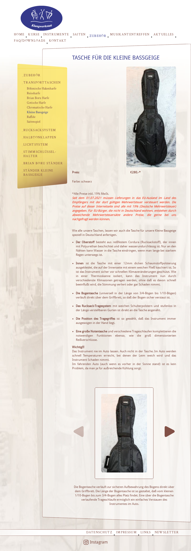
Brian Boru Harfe (38, 98)
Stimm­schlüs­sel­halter (39, 154)
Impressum (126, 532)
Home (19, 34)
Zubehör (98, 36)
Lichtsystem (35, 145)
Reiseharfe (33, 93)
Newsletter (167, 532)
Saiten (79, 34)
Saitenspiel (33, 122)
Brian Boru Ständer (43, 163)
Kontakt (57, 41)
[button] (170, 431)
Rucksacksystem (39, 130)
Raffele (31, 117)
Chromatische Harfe (39, 107)
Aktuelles (163, 34)
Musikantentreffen (130, 34)
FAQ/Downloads (29, 41)
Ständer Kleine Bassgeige (38, 173)
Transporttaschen (42, 83)
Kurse (34, 34)
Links (146, 532)
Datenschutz (99, 532)
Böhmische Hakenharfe (41, 89)
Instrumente (56, 34)
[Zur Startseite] (41, 29)
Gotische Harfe (36, 103)
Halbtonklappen (39, 137)
